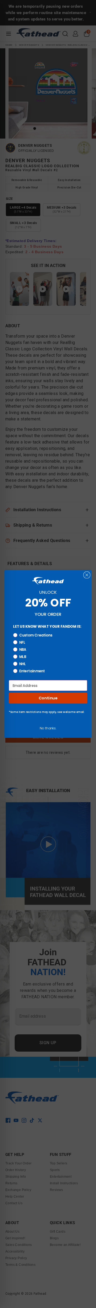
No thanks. (48, 728)
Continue (48, 698)
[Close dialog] (87, 575)
